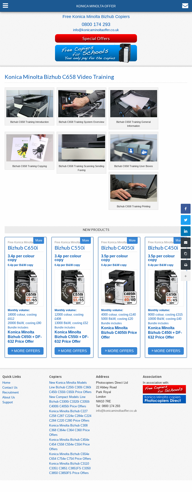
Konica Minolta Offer (96, 6)
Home (6, 382)
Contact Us (10, 387)
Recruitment (10, 392)
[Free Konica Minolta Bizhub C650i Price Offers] (26, 287)
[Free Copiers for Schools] (164, 392)
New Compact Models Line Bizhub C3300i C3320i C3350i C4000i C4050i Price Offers (69, 401)
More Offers (25, 350)
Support (7, 402)
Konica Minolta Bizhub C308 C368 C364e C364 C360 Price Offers (69, 430)
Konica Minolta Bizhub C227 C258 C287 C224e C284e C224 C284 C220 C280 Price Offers (70, 415)
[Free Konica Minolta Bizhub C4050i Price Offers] (119, 287)
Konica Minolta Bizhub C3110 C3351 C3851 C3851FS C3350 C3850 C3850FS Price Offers (70, 468)
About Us (8, 397)
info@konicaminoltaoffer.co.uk (96, 30)
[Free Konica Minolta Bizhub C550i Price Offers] (72, 287)
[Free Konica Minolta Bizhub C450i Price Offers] (166, 287)
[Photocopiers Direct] (164, 402)
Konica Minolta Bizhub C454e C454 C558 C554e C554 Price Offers (69, 444)
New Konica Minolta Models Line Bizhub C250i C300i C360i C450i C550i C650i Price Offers (70, 387)
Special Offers (96, 38)
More (38, 240)
